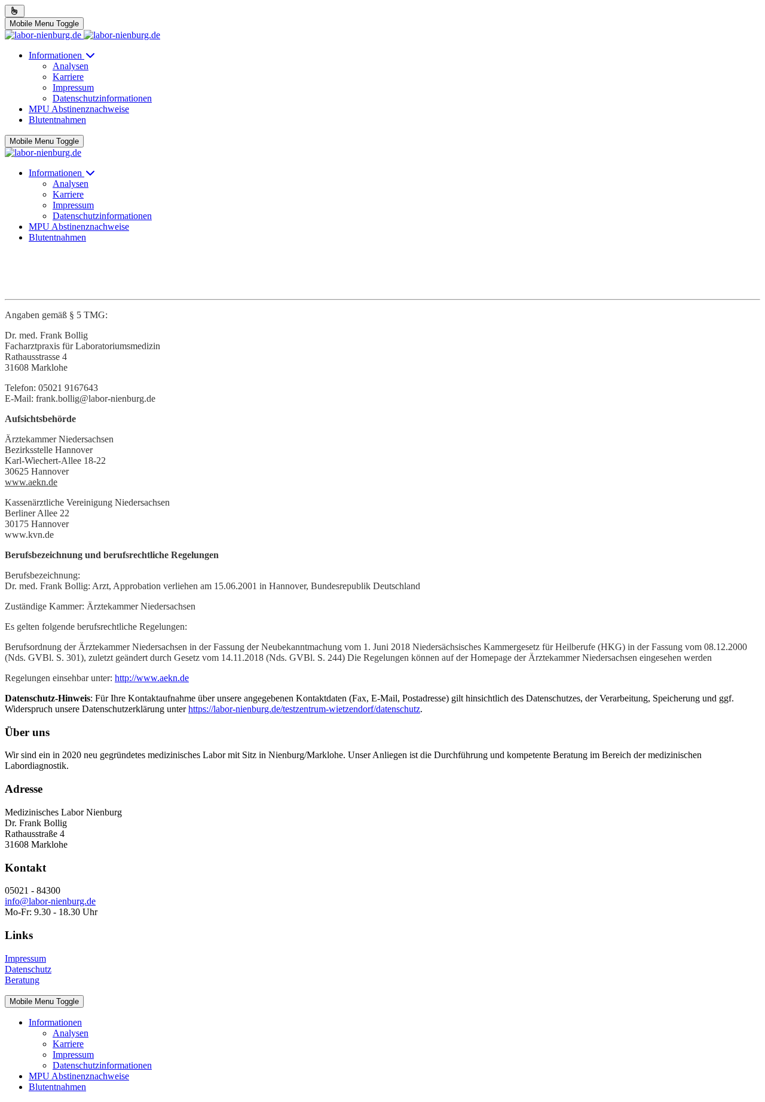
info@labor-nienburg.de (50, 901)
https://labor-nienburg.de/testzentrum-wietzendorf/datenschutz (304, 709)
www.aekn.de (31, 482)
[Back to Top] (15, 11)
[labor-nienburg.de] (82, 35)
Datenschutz (28, 969)
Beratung (22, 980)
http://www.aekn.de (152, 678)
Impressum (25, 958)
